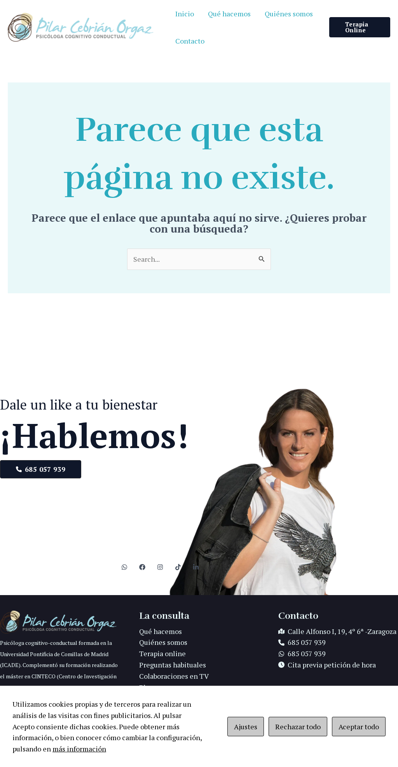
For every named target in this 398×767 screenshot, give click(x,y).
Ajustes (245, 726)
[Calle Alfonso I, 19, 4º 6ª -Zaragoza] (337, 631)
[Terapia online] (162, 653)
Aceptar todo (359, 726)
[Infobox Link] (60, 656)
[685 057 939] (302, 642)
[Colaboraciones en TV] (174, 676)
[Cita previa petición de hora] (327, 665)
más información (79, 748)
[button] (359, 27)
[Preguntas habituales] (172, 665)
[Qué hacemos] (160, 631)
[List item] (124, 567)
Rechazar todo (298, 726)
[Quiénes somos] (163, 642)
